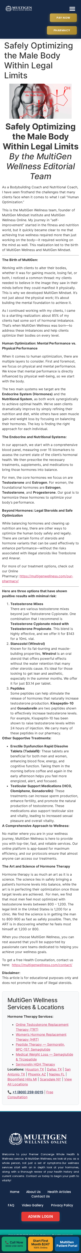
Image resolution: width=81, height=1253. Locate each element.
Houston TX (34, 1069)
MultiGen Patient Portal (66, 1244)
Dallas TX (54, 1069)
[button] (72, 8)
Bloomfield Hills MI (22, 1079)
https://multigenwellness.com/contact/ (42, 965)
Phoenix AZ (37, 1074)
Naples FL (57, 1074)
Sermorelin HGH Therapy (35, 1064)
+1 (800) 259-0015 (27, 1092)
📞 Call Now (14, 1243)
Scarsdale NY (50, 1079)
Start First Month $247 (40, 1244)
